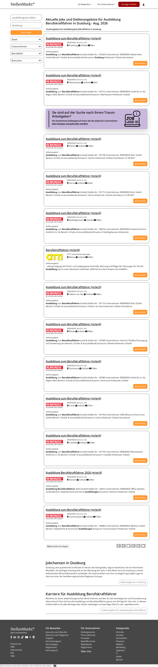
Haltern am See (76, 294)
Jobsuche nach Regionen (57, 635)
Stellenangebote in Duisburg (133, 582)
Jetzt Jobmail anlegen (58, 546)
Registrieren (51, 647)
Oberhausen (75, 82)
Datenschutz (16, 650)
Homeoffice (121, 638)
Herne (72, 183)
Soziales (120, 635)
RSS (12, 653)
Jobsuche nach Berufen (56, 632)
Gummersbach (76, 516)
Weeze (72, 257)
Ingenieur (120, 650)
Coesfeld (73, 442)
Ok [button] (55, 665)
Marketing (120, 647)
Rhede (72, 331)
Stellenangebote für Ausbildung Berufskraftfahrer (124, 610)
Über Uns (86, 651)
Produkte (85, 638)
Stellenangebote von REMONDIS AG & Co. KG (54, 45)
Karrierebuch (52, 650)
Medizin (119, 644)
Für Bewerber (84, 4)
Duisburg (83, 23)
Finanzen (120, 641)
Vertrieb (120, 632)
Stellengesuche (88, 632)
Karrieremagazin (53, 641)
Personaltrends (88, 635)
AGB (12, 646)
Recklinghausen (76, 220)
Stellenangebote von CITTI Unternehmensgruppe (54, 257)
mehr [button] (48, 665)
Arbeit (119, 656)
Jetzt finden (26, 32)
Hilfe (12, 656)
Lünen (72, 405)
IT (117, 653)
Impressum (15, 643)
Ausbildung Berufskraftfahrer (76, 29)
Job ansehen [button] (140, 63)
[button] (119, 546)
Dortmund (74, 368)
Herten (72, 146)
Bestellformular (88, 641)
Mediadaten (86, 644)
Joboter (119, 659)
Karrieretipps (52, 644)
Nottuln (73, 479)
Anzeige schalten (129, 4)
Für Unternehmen (106, 4)
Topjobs (49, 638)
